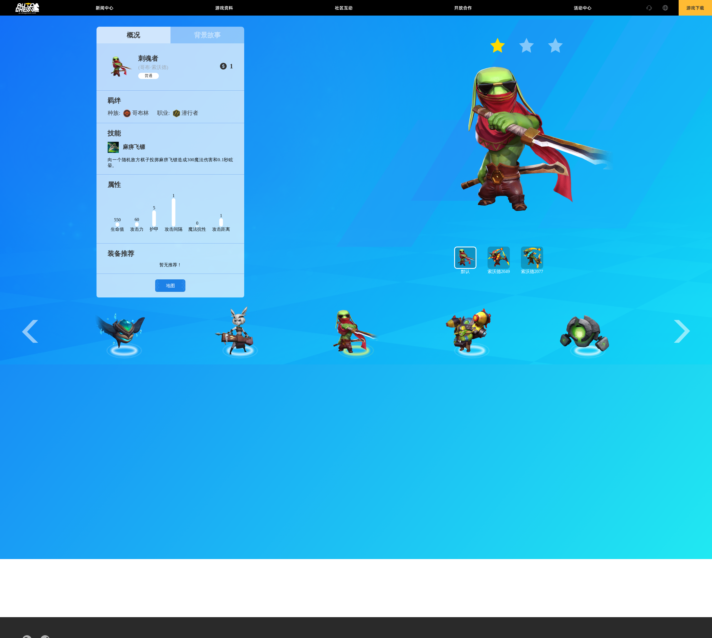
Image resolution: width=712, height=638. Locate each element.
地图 (170, 285)
